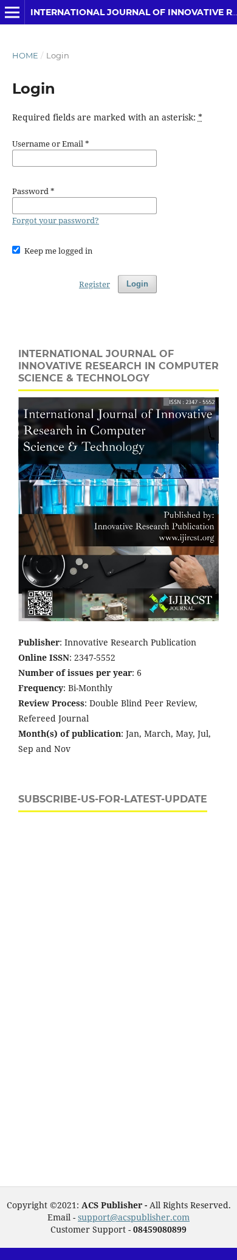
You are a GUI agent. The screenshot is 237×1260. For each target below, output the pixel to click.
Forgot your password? (55, 220)
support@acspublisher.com (134, 1217)
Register (94, 284)
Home (25, 55)
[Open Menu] (12, 12)
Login (137, 283)
